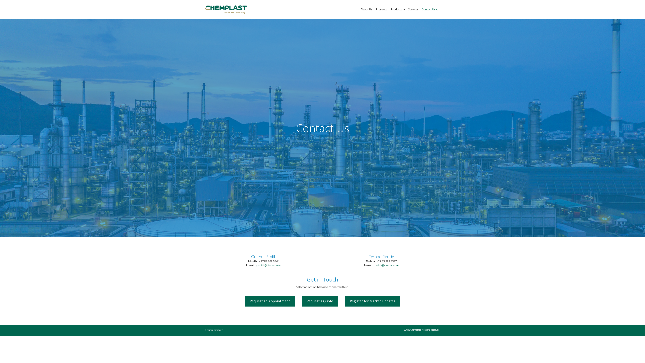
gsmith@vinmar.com (268, 265)
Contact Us (429, 9)
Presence (381, 9)
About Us (366, 9)
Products (396, 9)
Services (413, 9)
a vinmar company (214, 330)
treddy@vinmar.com (386, 265)
